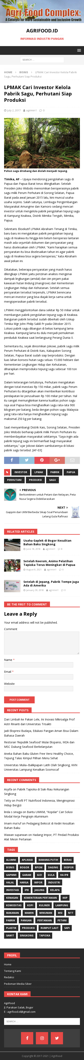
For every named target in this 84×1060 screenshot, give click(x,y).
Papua (71, 472)
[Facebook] (27, 1038)
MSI (60, 913)
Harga (24, 882)
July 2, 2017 (14, 110)
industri (54, 882)
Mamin (29, 913)
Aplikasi (27, 860)
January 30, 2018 (35, 590)
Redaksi (9, 977)
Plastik (11, 928)
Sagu (52, 480)
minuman (45, 913)
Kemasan (12, 898)
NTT (70, 913)
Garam (26, 875)
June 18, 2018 (33, 548)
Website (9, 684)
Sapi (67, 928)
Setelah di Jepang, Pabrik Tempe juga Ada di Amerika (51, 583)
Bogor (24, 867)
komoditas (13, 905)
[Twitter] (57, 1038)
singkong (26, 935)
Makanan (12, 913)
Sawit (10, 935)
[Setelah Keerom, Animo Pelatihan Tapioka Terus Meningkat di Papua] (12, 565)
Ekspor (69, 867)
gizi (39, 875)
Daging (53, 867)
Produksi (35, 480)
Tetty (7, 800)
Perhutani (14, 480)
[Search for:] (42, 60)
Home (7, 964)
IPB (27, 890)
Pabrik (54, 472)
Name (8, 660)
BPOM (38, 867)
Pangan (26, 920)
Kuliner (44, 905)
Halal (10, 882)
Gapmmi (11, 875)
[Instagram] (42, 1038)
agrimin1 (31, 110)
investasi (12, 890)
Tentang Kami (12, 971)
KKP (65, 898)
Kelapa (55, 890)
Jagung (39, 890)
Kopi (30, 905)
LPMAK (38, 472)
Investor (20, 472)
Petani (62, 920)
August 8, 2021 (34, 569)
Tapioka (44, 935)
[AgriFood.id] (42, 21)
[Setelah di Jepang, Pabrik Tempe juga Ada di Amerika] (12, 586)
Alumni (11, 860)
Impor (38, 882)
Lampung (61, 905)
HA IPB (64, 875)
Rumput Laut (50, 928)
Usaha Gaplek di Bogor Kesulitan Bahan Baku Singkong (47, 542)
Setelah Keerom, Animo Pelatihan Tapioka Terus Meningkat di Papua (49, 563)
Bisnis (10, 867)
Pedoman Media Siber (18, 984)
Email (8, 672)
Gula (51, 875)
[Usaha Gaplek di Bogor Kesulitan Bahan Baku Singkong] (12, 545)
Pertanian (44, 920)
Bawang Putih (48, 860)
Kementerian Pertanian (40, 898)
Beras (68, 860)
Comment (10, 629)
